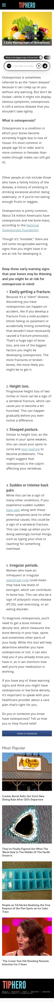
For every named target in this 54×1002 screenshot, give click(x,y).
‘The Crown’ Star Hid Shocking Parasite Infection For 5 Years (25, 962)
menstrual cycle (17, 580)
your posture (30, 449)
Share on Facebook (27, 733)
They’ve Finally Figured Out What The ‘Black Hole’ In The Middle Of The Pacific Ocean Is (26, 852)
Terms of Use (15, 991)
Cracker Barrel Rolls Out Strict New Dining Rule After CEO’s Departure (23, 797)
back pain (13, 510)
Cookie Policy (46, 991)
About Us (5, 991)
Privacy (25, 991)
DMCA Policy (34, 991)
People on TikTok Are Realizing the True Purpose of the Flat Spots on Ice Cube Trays (26, 908)
